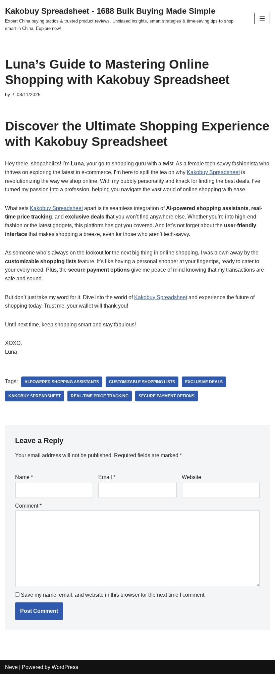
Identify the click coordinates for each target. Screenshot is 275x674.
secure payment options (167, 396)
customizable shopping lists (142, 382)
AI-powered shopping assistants (61, 382)
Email (106, 477)
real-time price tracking (99, 396)
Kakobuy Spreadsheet (213, 172)
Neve (11, 667)
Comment (28, 506)
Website (191, 477)
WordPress (65, 667)
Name (24, 477)
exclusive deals (204, 382)
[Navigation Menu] (262, 18)
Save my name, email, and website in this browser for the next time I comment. (113, 595)
